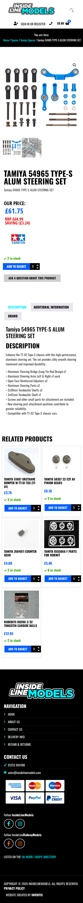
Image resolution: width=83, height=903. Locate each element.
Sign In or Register (33, 24)
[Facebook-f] (9, 824)
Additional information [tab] (51, 307)
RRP (14, 219)
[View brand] (18, 252)
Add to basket (16, 266)
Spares (14, 40)
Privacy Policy (14, 888)
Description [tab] (17, 307)
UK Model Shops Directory (38, 857)
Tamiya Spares (27, 40)
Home (6, 40)
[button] (74, 65)
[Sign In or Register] (16, 23)
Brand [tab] (13, 316)
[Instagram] (20, 824)
